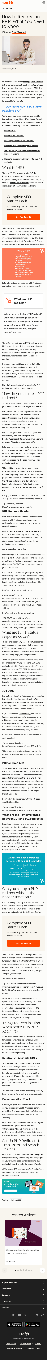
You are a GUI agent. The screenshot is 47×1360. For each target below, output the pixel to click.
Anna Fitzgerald (19, 32)
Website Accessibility (15, 1348)
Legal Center (11, 1344)
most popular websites (33, 82)
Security (38, 1344)
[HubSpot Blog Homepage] (7, 3)
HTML (28, 424)
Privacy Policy (25, 1344)
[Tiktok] (42, 1315)
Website (8, 8)
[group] (23, 1243)
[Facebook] (8, 1315)
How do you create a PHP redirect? (19, 141)
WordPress (38, 85)
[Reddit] (37, 1315)
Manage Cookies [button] (33, 1348)
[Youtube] (19, 1315)
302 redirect (24, 714)
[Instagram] (14, 1315)
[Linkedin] (31, 1315)
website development (19, 183)
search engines (36, 1154)
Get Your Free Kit (23, 217)
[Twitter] (25, 1315)
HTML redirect (31, 343)
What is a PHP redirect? (14, 136)
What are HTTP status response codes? (21, 146)
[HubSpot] (23, 1334)
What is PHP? (10, 131)
